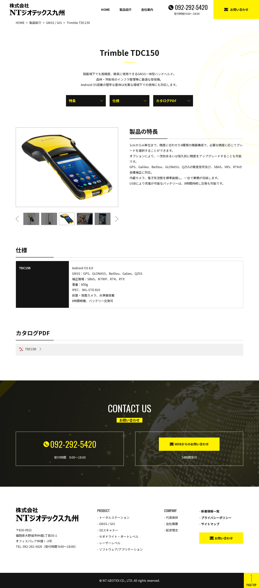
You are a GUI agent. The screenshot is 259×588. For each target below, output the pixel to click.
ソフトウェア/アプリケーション (121, 549)
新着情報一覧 (210, 511)
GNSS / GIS (107, 523)
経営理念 (172, 530)
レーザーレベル (109, 543)
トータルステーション (114, 517)
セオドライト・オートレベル (119, 536)
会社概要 (172, 523)
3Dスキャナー (108, 530)
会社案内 (147, 9)
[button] (19, 219)
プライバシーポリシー (216, 517)
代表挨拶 (172, 517)
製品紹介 (125, 9)
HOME (105, 9)
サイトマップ (210, 524)
